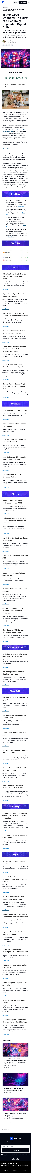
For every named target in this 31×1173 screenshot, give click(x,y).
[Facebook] (17, 1159)
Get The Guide (6, 148)
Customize (15, 1170)
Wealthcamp (5, 7)
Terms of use (19, 1165)
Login (15, 2)
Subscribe (23, 2)
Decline (25, 1170)
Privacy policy (10, 1165)
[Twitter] (13, 1159)
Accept (6, 1170)
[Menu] (29, 2)
